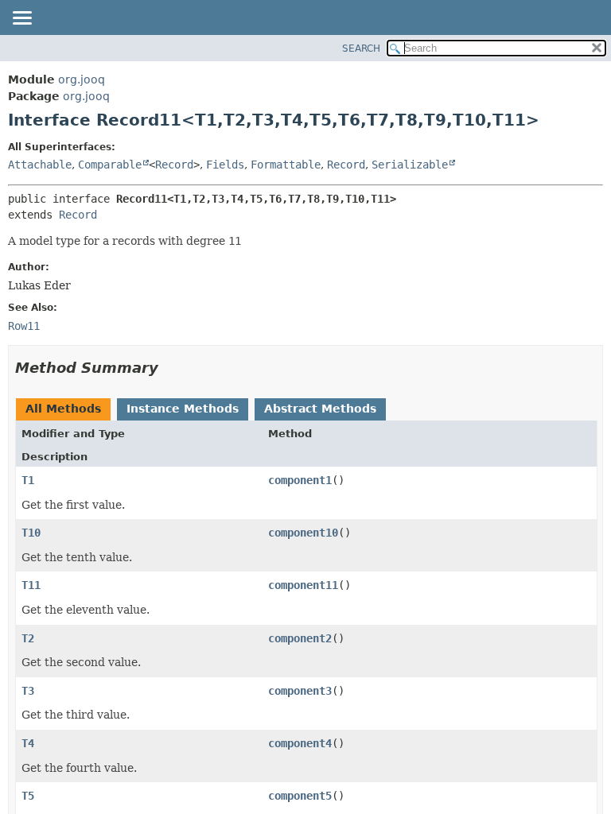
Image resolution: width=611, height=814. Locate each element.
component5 (300, 795)
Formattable (286, 164)
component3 (300, 690)
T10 (31, 532)
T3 (27, 690)
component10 (303, 532)
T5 (27, 795)
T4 (27, 743)
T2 (27, 638)
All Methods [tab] (63, 408)
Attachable (40, 164)
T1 (27, 480)
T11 (31, 585)
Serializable (410, 164)
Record (174, 164)
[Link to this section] (169, 367)
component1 (300, 480)
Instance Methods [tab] (182, 408)
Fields (225, 164)
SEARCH (361, 48)
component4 (300, 743)
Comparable (110, 164)
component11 (303, 585)
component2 (300, 638)
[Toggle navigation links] (21, 19)
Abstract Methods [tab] (320, 408)
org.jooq (81, 79)
